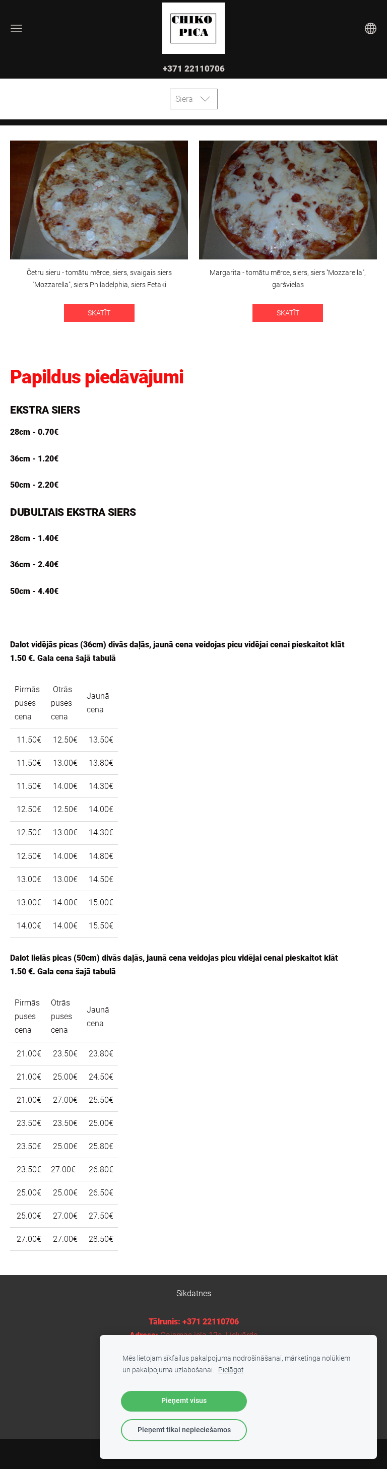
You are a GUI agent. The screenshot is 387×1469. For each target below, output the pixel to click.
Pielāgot (231, 1370)
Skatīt (99, 313)
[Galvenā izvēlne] (16, 28)
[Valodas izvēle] (370, 28)
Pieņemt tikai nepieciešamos (184, 1430)
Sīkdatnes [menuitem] (193, 1293)
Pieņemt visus (184, 1400)
